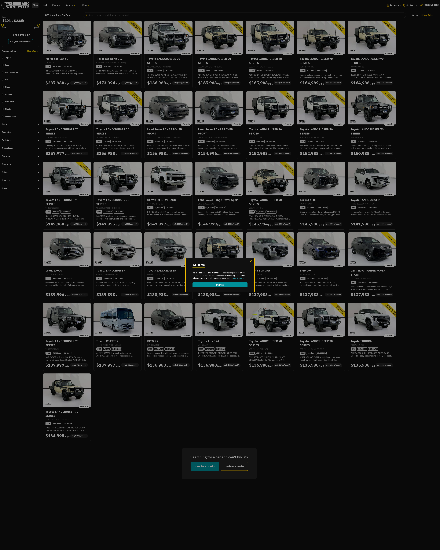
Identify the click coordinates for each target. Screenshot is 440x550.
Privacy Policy (239, 278)
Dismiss (220, 285)
